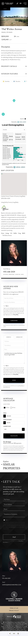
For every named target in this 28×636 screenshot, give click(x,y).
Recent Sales (11, 274)
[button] (2, 16)
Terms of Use (14, 608)
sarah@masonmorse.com (11, 584)
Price (4, 413)
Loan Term (6, 404)
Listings (7, 233)
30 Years (7, 407)
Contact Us (8, 337)
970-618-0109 (9, 271)
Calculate (14, 436)
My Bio (22, 274)
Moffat (15, 233)
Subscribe (14, 320)
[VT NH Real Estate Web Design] (14, 617)
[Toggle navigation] (25, 4)
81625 (23, 233)
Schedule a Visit (19, 337)
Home (2, 233)
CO (11, 233)
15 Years (13, 407)
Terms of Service (5, 387)
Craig (19, 233)
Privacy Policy (15, 314)
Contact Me (17, 274)
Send (14, 380)
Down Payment (7, 419)
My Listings (5, 274)
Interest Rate (7, 426)
